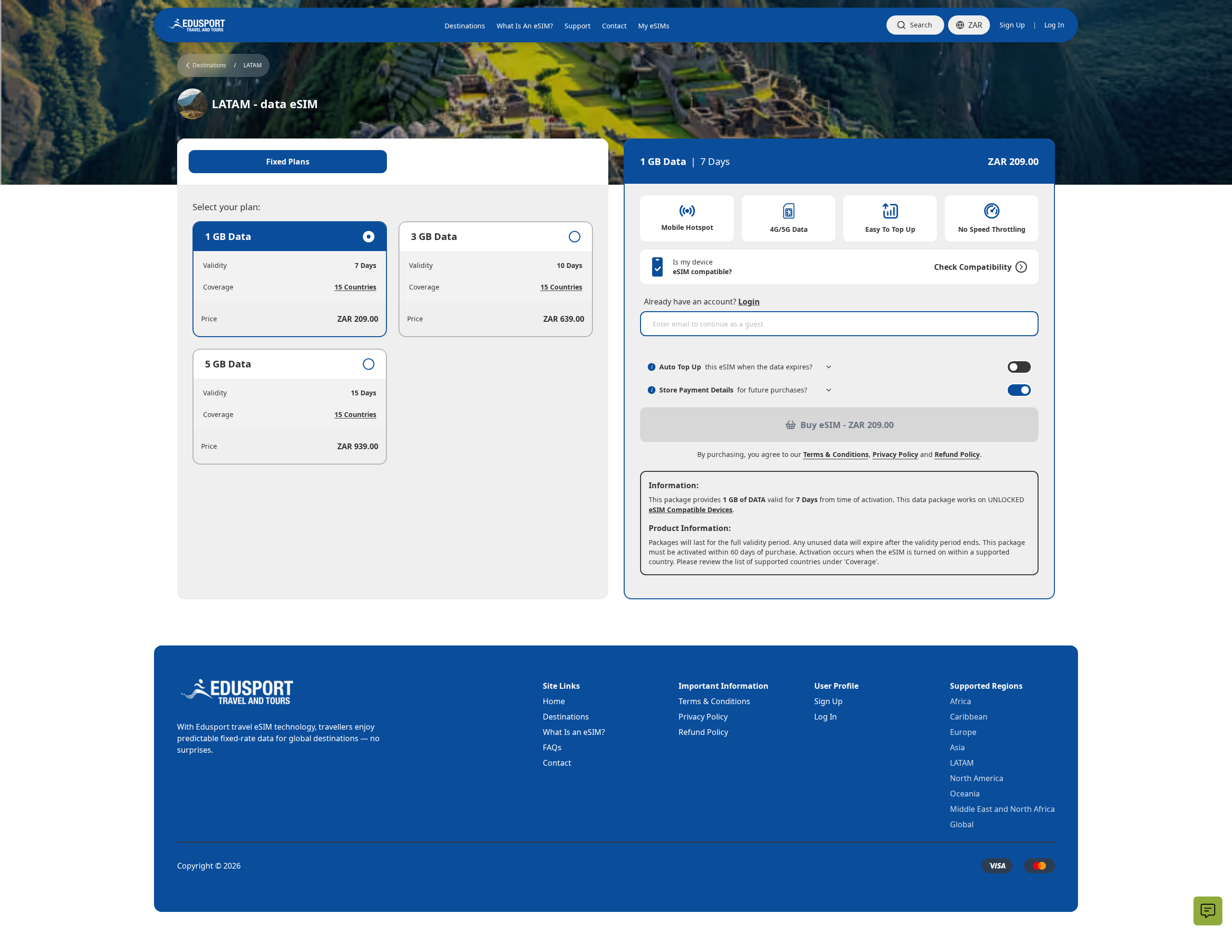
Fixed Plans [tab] (287, 161)
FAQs (552, 747)
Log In (1054, 24)
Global (962, 824)
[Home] (196, 25)
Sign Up (1012, 24)
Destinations (566, 716)
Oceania (965, 793)
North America (976, 778)
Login (749, 301)
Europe (963, 732)
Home (554, 701)
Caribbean (969, 716)
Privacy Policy (895, 454)
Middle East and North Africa (1002, 809)
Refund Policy (957, 454)
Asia (957, 747)
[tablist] (392, 162)
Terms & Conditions (836, 454)
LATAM (253, 65)
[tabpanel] (392, 343)
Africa (960, 701)
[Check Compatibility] (1019, 267)
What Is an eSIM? (574, 732)
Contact (557, 763)
